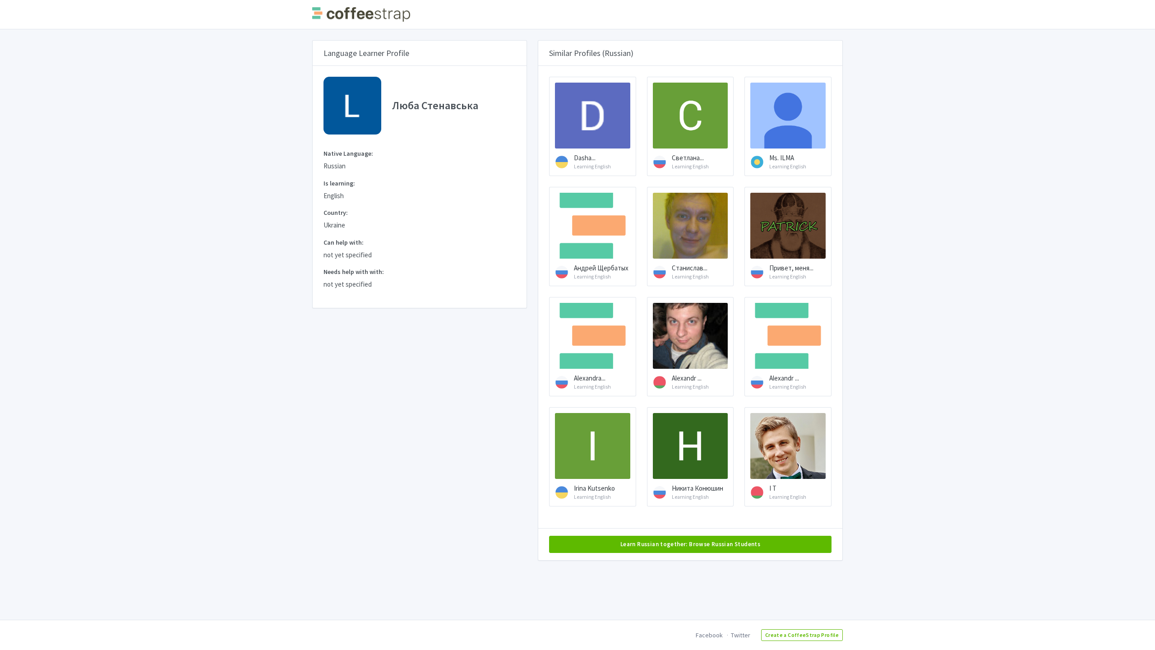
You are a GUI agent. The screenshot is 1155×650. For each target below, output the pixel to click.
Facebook (709, 635)
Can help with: (343, 242)
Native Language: (348, 153)
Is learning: (339, 183)
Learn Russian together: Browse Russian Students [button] (690, 544)
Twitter (740, 635)
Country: (335, 213)
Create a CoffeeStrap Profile (802, 634)
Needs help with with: (353, 272)
